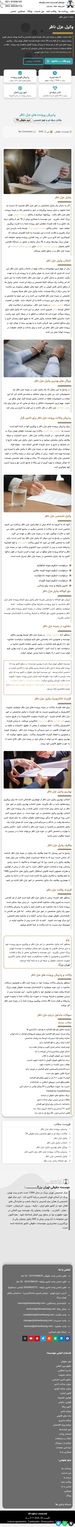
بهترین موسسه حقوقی (47, 246)
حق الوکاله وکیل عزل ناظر (55, 1161)
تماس (13, 11)
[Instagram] (25, 1338)
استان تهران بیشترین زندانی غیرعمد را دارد (52, 1051)
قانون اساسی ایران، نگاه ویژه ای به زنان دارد (52, 1113)
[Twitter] (43, 1338)
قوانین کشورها (64, 1397)
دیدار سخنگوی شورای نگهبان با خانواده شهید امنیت (48, 1060)
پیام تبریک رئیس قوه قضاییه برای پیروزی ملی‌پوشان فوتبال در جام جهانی (40, 1034)
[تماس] (71, 1523)
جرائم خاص (66, 1411)
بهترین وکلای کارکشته (21, 246)
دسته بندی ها (63, 1504)
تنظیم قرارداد (39, 684)
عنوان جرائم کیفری (62, 1388)
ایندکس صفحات (63, 1447)
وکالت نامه (51, 11)
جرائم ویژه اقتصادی (62, 1425)
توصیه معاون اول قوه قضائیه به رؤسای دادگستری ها (48, 1029)
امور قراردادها (65, 1429)
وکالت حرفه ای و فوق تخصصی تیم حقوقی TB (46, 1133)
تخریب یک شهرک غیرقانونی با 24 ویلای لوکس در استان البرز (45, 1086)
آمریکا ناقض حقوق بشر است (58, 1073)
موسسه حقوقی (20, 214)
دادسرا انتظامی (64, 1370)
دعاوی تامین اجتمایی (61, 1379)
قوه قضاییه (58, 721)
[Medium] (55, 1338)
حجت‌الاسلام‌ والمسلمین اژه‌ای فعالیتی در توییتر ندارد (47, 1069)
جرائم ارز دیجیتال (63, 1443)
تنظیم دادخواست (32, 680)
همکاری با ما (65, 1452)
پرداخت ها (63, 11)
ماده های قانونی (64, 1416)
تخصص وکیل (57, 305)
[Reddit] (49, 1338)
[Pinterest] (37, 1338)
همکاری (21, 11)
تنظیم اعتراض (64, 684)
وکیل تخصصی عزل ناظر (56, 1156)
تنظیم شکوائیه (17, 680)
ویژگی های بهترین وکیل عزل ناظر (51, 1147)
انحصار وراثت (65, 1434)
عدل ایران (42, 721)
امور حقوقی (66, 1361)
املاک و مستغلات (63, 1438)
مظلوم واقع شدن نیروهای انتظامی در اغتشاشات (50, 1082)
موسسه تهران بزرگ (37, 228)
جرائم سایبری (65, 1420)
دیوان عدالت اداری (62, 1384)
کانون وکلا (22, 542)
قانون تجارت (65, 1393)
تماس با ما (66, 1486)
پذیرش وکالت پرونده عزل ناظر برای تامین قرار (45, 1151)
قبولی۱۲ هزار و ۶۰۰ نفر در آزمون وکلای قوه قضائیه (50, 1077)
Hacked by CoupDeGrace (58, 1091)
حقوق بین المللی (63, 1366)
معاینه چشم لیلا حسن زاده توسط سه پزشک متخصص (47, 1038)
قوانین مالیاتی (64, 1402)
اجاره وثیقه (14, 684)
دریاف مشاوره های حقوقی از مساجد (55, 1095)
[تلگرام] (58, 1523)
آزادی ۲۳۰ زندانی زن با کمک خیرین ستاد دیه (51, 1108)
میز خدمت (39, 11)
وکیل (55, 309)
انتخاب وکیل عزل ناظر (57, 1142)
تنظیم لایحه (51, 684)
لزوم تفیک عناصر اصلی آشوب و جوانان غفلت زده (49, 1047)
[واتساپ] (64, 1523)
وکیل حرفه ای (63, 407)
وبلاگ (29, 11)
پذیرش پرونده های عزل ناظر (53, 1129)
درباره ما (67, 1477)
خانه (72, 11)
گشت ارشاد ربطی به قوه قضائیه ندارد (54, 1042)
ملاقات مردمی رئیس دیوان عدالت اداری (53, 1099)
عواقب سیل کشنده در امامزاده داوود (54, 1064)
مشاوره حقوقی (52, 635)
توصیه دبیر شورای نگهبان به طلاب (56, 1055)
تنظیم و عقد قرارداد (52, 431)
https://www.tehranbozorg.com (58, 52)
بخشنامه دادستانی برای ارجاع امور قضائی (53, 1104)
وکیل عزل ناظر (60, 1138)
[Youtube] (31, 1338)
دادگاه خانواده (65, 1375)
